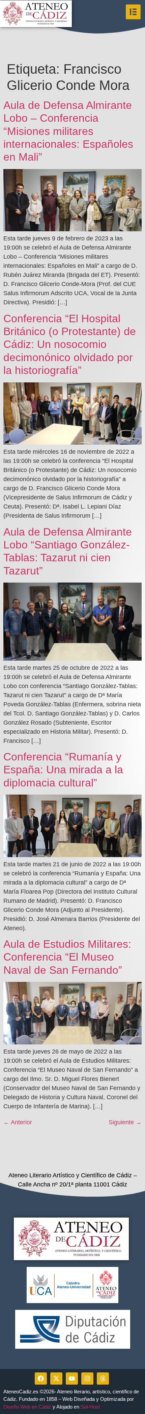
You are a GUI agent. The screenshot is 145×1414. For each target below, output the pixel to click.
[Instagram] (87, 1378)
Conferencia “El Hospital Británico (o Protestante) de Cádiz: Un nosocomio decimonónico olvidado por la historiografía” (69, 344)
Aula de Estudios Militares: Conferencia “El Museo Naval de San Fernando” (67, 957)
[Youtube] (72, 1378)
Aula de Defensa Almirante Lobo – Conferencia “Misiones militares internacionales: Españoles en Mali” (68, 131)
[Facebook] (41, 1378)
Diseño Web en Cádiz (27, 1407)
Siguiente (125, 1122)
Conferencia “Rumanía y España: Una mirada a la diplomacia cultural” (63, 770)
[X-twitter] (56, 1378)
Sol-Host (91, 1407)
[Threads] (103, 1378)
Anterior (17, 1122)
